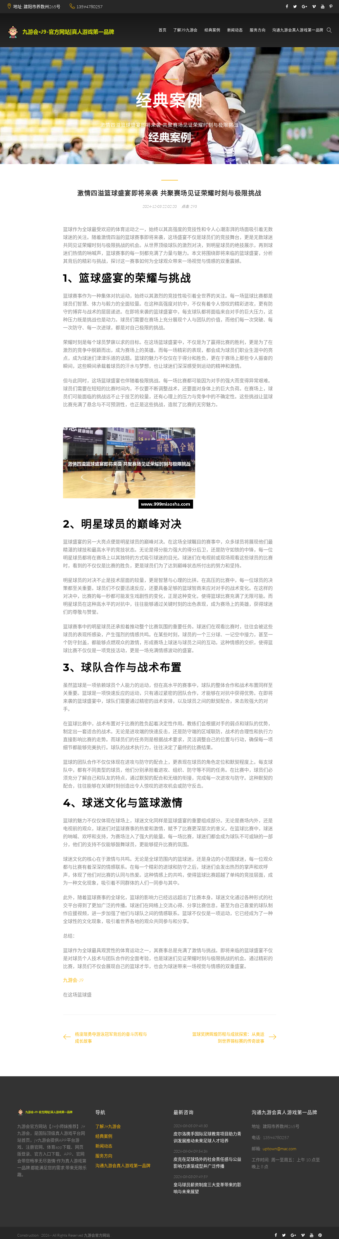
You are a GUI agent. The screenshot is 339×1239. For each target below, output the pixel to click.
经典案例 (212, 30)
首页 (163, 30)
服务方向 (257, 30)
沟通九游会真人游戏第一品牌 (297, 30)
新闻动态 (235, 30)
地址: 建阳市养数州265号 (36, 6)
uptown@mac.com (279, 1148)
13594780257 (89, 6)
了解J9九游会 (185, 30)
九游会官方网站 (97, 1235)
